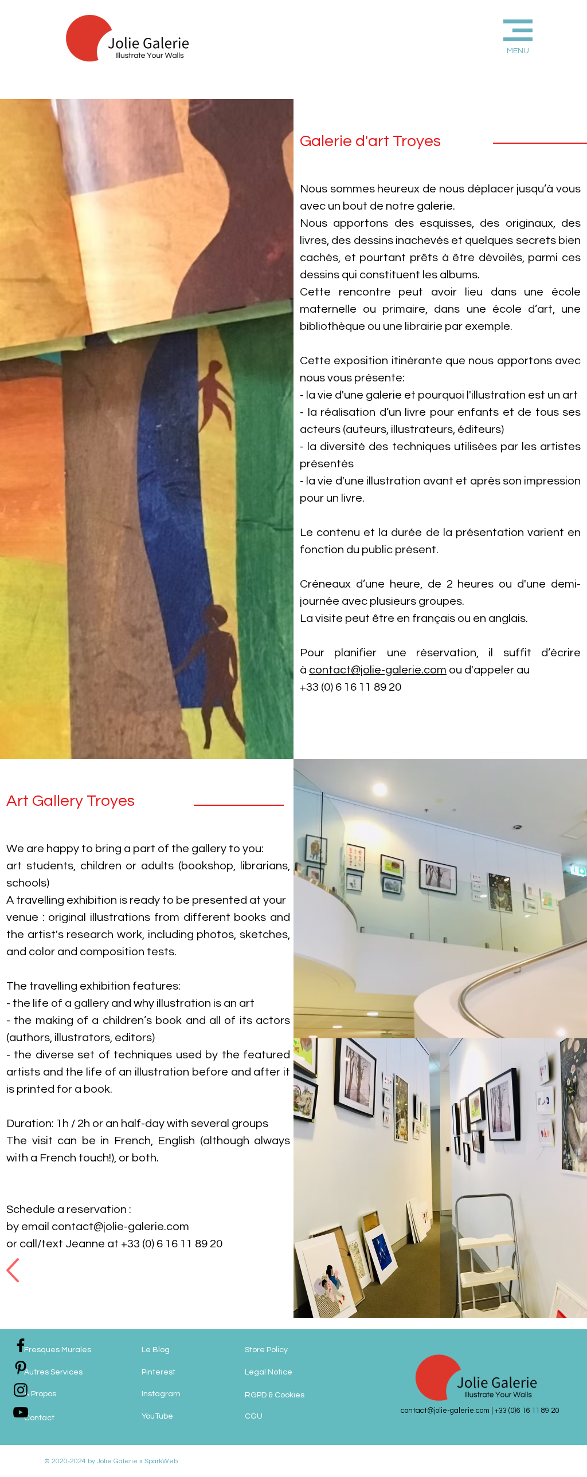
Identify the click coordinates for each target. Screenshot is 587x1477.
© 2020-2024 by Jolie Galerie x (93, 1461)
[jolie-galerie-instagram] (20, 1390)
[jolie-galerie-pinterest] (20, 1367)
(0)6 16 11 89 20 (533, 1411)
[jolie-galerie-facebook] (20, 1345)
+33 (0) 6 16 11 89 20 (350, 687)
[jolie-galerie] (20, 1412)
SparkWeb (160, 1461)
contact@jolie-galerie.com (378, 670)
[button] (499, 35)
